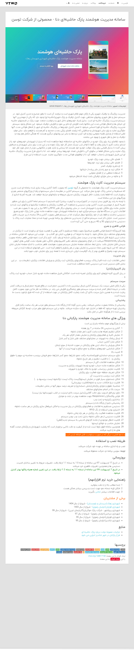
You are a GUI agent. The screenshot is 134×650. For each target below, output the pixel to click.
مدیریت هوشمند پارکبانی (67, 550)
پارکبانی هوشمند (26, 550)
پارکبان (57, 550)
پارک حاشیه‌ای (78, 552)
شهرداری (97, 550)
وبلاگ (94, 3)
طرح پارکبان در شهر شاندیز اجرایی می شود (100, 535)
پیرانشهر (52, 550)
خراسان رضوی (35, 550)
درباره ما (85, 3)
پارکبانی (123, 550)
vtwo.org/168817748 (97, 556)
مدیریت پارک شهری (119, 552)
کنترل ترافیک (80, 550)
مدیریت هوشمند (68, 552)
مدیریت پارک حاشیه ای (92, 552)
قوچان (103, 550)
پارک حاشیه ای (89, 550)
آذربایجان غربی (44, 550)
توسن (70, 187)
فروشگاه (103, 3)
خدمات (112, 3)
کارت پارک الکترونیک (106, 552)
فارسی (125, 3)
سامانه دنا (59, 552)
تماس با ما (76, 3)
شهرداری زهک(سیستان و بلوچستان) (103, 503)
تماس (98, 491)
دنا (83, 552)
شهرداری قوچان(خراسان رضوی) (106, 507)
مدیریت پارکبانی (115, 550)
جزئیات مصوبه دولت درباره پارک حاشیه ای (101, 532)
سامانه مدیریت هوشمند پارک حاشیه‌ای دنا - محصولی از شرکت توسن (68, 19)
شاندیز (107, 550)
